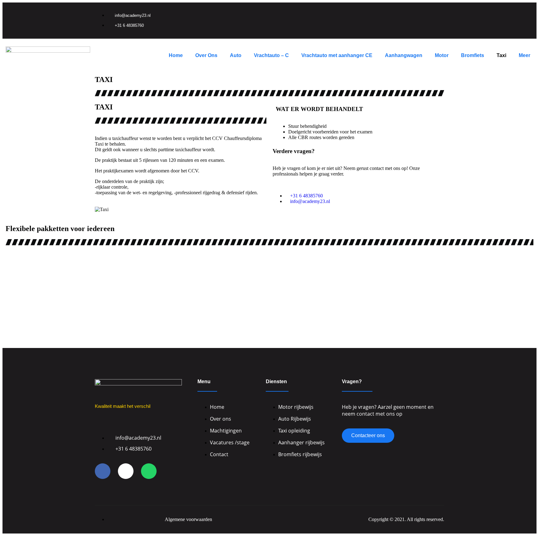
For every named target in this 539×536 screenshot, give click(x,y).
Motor (442, 55)
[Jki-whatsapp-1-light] (436, 13)
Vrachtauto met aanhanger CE (336, 55)
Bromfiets (472, 55)
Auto (235, 55)
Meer (524, 55)
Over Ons (206, 55)
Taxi (501, 55)
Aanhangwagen (403, 55)
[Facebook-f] (395, 13)
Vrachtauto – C (271, 55)
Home (176, 55)
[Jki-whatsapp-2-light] (149, 471)
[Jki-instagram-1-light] (416, 13)
